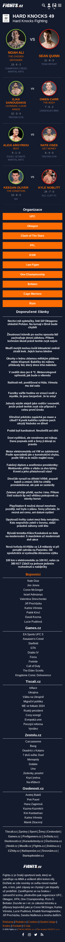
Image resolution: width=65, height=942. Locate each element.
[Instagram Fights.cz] (29, 934)
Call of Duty (33, 666)
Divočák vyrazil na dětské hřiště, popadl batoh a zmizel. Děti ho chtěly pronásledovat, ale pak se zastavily (33, 481)
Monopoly (33, 759)
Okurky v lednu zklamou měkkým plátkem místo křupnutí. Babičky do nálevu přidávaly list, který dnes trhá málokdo (32, 361)
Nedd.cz (12, 846)
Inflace (33, 688)
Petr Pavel (33, 799)
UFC (32, 216)
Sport (33, 831)
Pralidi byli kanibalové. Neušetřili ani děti (32, 430)
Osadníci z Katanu (33, 750)
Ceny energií (33, 715)
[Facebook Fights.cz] (23, 934)
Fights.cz (39, 846)
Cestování (53, 831)
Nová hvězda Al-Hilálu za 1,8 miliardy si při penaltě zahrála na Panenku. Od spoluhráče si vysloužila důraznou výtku (32, 550)
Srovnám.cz (49, 850)
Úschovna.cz (53, 841)
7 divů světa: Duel (33, 755)
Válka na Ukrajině (33, 697)
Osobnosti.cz (12, 841)
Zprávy (23, 831)
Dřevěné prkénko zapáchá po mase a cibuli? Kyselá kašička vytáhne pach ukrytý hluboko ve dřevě (32, 420)
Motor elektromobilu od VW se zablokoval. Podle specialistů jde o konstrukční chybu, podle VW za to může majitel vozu (32, 454)
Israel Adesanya (33, 594)
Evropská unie (33, 719)
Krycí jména (33, 777)
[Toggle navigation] (59, 5)
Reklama (8, 921)
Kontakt (17, 925)
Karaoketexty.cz (33, 841)
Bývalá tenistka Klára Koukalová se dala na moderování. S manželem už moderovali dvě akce (33, 536)
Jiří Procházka (33, 603)
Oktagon (32, 226)
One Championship (32, 274)
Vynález (33, 728)
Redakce (20, 921)
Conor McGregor (33, 589)
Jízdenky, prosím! (33, 773)
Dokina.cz (53, 846)
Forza (33, 657)
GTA (33, 647)
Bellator (33, 284)
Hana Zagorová (33, 804)
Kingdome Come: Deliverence (33, 675)
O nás (26, 925)
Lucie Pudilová (33, 621)
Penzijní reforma (33, 724)
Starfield (33, 643)
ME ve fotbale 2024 (33, 706)
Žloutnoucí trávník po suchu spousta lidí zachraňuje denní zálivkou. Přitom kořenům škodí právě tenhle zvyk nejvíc (32, 337)
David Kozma (33, 617)
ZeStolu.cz (50, 836)
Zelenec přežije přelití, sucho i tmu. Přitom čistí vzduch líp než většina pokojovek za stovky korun (32, 495)
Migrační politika (33, 701)
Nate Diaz (33, 580)
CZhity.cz (14, 850)
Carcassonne (33, 741)
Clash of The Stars (32, 235)
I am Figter (32, 264)
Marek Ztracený (33, 822)
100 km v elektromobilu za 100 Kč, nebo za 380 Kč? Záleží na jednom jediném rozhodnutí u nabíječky (32, 563)
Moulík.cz (25, 846)
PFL (32, 245)
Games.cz (14, 836)
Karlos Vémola (33, 608)
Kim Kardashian (33, 813)
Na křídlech (33, 782)
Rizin (32, 303)
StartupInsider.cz (33, 855)
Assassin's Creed (33, 638)
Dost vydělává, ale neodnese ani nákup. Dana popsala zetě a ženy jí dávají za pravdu (33, 441)
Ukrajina (33, 692)
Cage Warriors (33, 293)
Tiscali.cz (11, 831)
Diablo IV (33, 652)
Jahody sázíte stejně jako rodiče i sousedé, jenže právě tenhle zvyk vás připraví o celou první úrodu (33, 406)
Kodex (7, 925)
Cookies (33, 921)
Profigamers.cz (32, 836)
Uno (33, 768)
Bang (33, 746)
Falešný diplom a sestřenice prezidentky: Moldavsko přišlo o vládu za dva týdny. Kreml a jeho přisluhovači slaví (32, 468)
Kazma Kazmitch (33, 808)
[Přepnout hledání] (43, 5)
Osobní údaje (48, 921)
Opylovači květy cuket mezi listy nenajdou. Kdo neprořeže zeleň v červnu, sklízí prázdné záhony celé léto (32, 522)
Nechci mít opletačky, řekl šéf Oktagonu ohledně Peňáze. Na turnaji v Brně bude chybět (33, 324)
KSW (32, 255)
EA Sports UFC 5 (33, 634)
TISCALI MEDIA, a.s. (26, 929)
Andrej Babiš (33, 794)
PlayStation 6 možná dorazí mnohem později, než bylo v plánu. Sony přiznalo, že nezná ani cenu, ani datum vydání (33, 509)
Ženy (42, 831)
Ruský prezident (33, 710)
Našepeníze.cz (31, 850)
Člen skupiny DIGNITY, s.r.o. (48, 929)
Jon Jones (33, 585)
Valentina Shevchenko (33, 599)
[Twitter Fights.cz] (35, 934)
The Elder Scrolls (33, 670)
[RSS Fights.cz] (42, 934)
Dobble (33, 764)
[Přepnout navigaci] (49, 5)
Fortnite (33, 661)
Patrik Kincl (33, 612)
